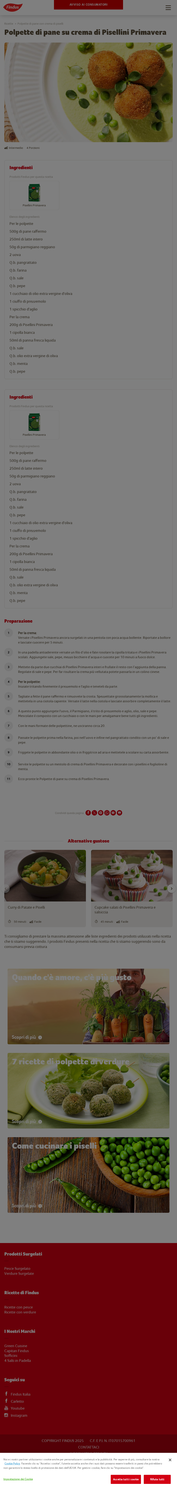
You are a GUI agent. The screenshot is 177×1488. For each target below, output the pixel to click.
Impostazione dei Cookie (18, 1479)
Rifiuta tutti (157, 1479)
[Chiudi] (170, 1460)
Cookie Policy (12, 1463)
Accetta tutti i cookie (126, 1479)
